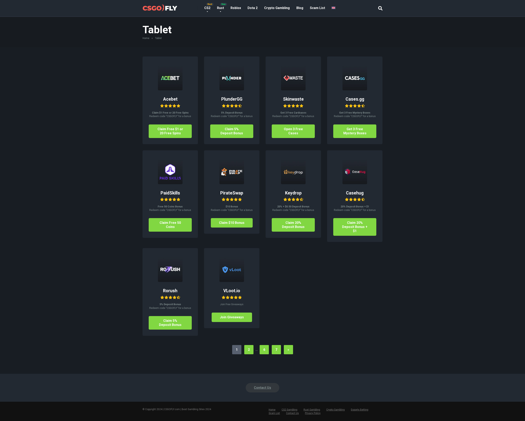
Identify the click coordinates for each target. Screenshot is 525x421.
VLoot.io (231, 290)
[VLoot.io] (231, 281)
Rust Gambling (312, 409)
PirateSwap (231, 193)
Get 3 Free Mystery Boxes (354, 131)
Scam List (317, 8)
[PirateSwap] (231, 183)
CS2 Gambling (289, 409)
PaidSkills (170, 193)
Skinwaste (293, 99)
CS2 (207, 8)
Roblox (236, 8)
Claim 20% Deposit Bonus (293, 225)
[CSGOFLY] (160, 6)
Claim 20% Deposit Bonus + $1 (355, 227)
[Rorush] (170, 281)
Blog (299, 8)
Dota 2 (253, 8)
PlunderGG (231, 99)
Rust (220, 8)
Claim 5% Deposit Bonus (231, 131)
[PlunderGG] (231, 89)
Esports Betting (359, 409)
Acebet (170, 99)
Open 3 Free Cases (293, 131)
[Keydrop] (293, 183)
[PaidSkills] (170, 183)
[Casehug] (354, 183)
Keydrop (293, 193)
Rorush (170, 290)
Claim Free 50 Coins (170, 225)
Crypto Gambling (277, 8)
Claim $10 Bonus (231, 223)
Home (146, 38)
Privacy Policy (313, 413)
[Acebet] (170, 89)
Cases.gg (355, 99)
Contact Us (262, 388)
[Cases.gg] (354, 89)
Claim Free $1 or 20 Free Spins (170, 131)
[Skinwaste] (293, 89)
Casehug (355, 193)
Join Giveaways (232, 317)
